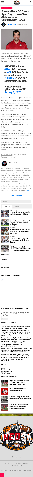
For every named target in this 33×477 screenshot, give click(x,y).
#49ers (8, 69)
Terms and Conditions (21, 463)
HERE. (27, 190)
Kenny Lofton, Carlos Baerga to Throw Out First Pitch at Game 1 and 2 (16, 351)
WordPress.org (6, 373)
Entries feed (5, 370)
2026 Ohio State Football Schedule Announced (17, 390)
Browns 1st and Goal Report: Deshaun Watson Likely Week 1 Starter (20, 240)
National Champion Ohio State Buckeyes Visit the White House (20, 398)
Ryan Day (4, 157)
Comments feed (6, 371)
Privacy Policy (9, 463)
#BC (9, 72)
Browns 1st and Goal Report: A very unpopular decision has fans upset (20, 222)
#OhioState (10, 78)
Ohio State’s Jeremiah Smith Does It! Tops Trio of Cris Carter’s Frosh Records (18, 406)
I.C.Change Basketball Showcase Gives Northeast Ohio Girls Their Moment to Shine (20, 249)
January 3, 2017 (12, 92)
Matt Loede (12, 24)
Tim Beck (12, 157)
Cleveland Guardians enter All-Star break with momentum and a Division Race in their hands (16, 356)
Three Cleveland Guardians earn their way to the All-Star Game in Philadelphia (15, 359)
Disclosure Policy (17, 465)
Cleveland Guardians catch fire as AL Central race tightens (20, 213)
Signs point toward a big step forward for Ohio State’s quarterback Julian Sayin (19, 382)
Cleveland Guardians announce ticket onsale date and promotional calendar (14, 344)
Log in (3, 368)
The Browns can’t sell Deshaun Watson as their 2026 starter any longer (20, 231)
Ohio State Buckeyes (20, 155)
